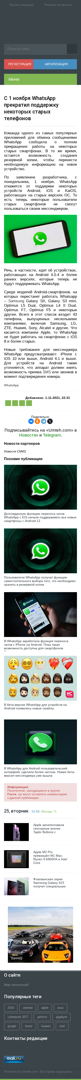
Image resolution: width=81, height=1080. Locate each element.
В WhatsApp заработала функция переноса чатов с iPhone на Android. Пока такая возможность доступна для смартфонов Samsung (36, 646)
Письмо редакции (22, 5)
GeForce (42, 1017)
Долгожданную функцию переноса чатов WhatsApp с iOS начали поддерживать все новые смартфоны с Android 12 (40, 517)
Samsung (16, 301)
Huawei (45, 1026)
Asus (60, 1007)
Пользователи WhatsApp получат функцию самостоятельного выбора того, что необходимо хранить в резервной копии (40, 581)
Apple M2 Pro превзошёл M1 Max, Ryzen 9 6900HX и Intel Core (50, 857)
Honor (28, 1026)
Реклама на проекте (58, 5)
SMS (47, 372)
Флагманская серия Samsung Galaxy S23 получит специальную (49, 882)
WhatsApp (11, 385)
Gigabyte (61, 1017)
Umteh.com (30, 1071)
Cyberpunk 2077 (18, 1017)
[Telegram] (43, 421)
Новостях (28, 435)
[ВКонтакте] (31, 421)
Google (12, 1026)
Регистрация (19, 64)
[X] (50, 421)
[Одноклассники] (37, 421)
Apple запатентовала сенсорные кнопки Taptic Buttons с (48, 828)
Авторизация (56, 64)
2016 (11, 1007)
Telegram (52, 435)
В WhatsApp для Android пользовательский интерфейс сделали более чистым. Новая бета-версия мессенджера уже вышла (39, 772)
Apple (44, 1007)
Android (27, 1007)
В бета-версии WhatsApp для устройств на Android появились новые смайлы (35, 706)
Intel (62, 1026)
